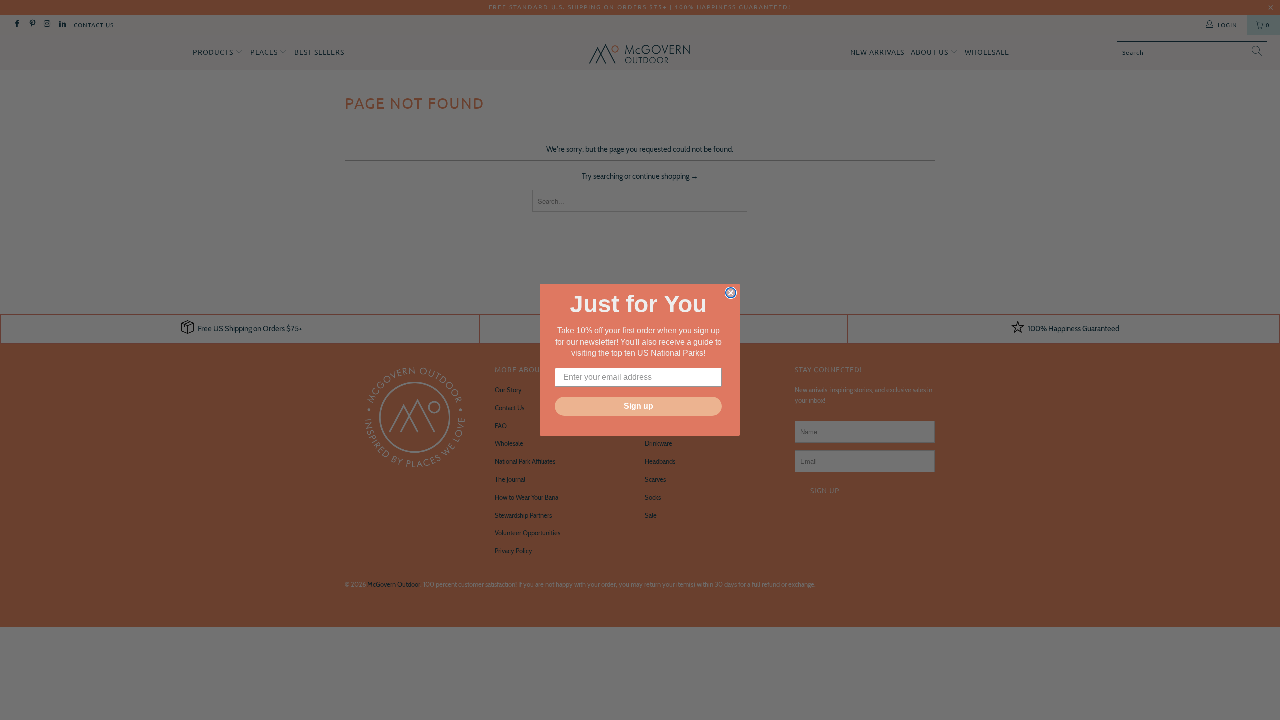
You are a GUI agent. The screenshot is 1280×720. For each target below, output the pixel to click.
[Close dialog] (731, 293)
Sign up (639, 406)
